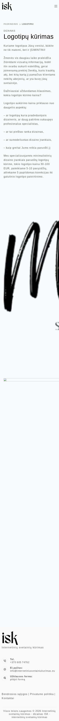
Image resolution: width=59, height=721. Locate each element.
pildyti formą (17, 679)
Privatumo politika (42, 694)
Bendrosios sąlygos (14, 694)
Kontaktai (8, 698)
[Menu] (55, 6)
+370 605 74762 (19, 662)
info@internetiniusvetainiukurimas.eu (32, 670)
